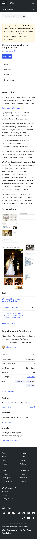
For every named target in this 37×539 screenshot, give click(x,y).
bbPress (6, 495)
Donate (23, 478)
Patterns (23, 464)
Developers (6, 478)
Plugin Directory (7, 9)
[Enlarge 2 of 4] (32, 215)
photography (30, 381)
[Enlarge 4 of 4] (32, 247)
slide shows (30, 385)
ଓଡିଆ (9, 508)
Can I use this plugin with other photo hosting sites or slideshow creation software (13, 315)
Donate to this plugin (10, 440)
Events (22, 474)
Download (7, 56)
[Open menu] (33, 3)
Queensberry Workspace (11, 108)
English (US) (31, 377)
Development (9, 80)
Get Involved (24, 471)
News (4, 457)
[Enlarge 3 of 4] (15, 226)
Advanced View (8, 391)
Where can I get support (11, 307)
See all (32, 407)
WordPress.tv (8, 481)
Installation (8, 75)
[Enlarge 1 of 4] (15, 215)
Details (6, 64)
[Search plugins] (24, 16)
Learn (4, 471)
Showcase (23, 453)
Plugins (22, 460)
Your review (6, 407)
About (4, 453)
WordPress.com (9, 488)
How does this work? (10, 324)
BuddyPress (7, 499)
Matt (5, 492)
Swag (23, 481)
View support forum (9, 422)
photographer (20, 381)
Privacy (5, 464)
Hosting (5, 460)
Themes (23, 457)
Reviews (7, 70)
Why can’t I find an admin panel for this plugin (11, 300)
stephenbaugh (10, 51)
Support (7, 85)
